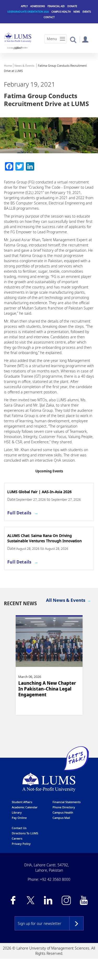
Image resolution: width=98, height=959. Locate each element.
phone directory (64, 807)
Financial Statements (66, 802)
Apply (24, 6)
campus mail (61, 818)
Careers (17, 838)
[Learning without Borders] (17, 47)
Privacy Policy (21, 844)
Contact (49, 17)
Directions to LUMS (25, 833)
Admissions (37, 6)
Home (8, 65)
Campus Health (61, 11)
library (17, 812)
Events (87, 11)
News (76, 11)
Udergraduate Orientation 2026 (28, 11)
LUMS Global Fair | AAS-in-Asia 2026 (39, 491)
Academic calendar (25, 807)
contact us (19, 828)
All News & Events (65, 600)
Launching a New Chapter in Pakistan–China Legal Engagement (47, 689)
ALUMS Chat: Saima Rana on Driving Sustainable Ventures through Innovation (44, 538)
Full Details (19, 513)
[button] (73, 39)
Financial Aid (56, 6)
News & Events (24, 65)
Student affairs (22, 802)
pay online (19, 818)
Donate (72, 6)
